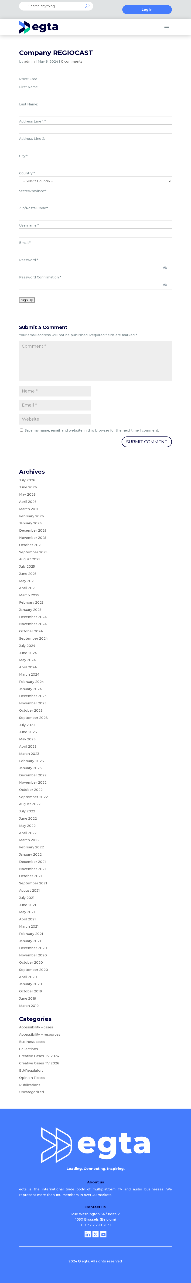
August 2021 (29, 890)
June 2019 (27, 998)
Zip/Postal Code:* (33, 208)
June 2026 (28, 487)
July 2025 (27, 566)
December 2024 (33, 617)
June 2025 (28, 574)
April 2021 (27, 919)
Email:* (25, 243)
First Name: (28, 87)
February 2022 (31, 847)
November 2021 (32, 869)
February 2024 (31, 682)
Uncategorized (31, 1092)
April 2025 (27, 588)
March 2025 (29, 595)
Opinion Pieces (32, 1078)
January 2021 (30, 941)
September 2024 (33, 638)
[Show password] (165, 267)
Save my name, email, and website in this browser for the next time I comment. (92, 430)
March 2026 (29, 509)
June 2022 (28, 818)
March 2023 (29, 754)
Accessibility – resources (39, 1034)
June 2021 (27, 905)
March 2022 (29, 840)
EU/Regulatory (31, 1070)
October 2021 (30, 876)
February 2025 (31, 602)
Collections (28, 1049)
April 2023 (28, 746)
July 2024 (27, 646)
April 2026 (28, 502)
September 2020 (33, 970)
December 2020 (33, 948)
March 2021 (29, 926)
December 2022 (33, 775)
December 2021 (32, 862)
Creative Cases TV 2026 (39, 1063)
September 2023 (33, 718)
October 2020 (31, 962)
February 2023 (31, 761)
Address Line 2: (32, 139)
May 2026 (27, 494)
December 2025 (32, 530)
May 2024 (27, 660)
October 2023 (31, 710)
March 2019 (29, 1006)
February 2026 (31, 516)
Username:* (29, 225)
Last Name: (28, 104)
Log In (147, 10)
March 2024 (29, 674)
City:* (23, 156)
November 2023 (33, 703)
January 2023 (30, 768)
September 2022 (33, 797)
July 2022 (27, 811)
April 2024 (28, 667)
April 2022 (28, 833)
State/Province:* (32, 191)
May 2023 (27, 739)
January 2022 (30, 854)
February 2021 (31, 934)
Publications (29, 1085)
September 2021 (33, 883)
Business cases (32, 1042)
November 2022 (33, 782)
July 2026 (27, 480)
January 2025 (30, 610)
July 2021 (26, 898)
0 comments (71, 61)
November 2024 (33, 624)
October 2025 (30, 545)
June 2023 (28, 732)
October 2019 (30, 991)
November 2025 (32, 538)
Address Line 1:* (32, 121)
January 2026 (30, 523)
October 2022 (31, 790)
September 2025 (33, 552)
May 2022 (27, 826)
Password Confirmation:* (40, 277)
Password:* (28, 260)
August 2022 (30, 804)
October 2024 (31, 631)
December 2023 (33, 696)
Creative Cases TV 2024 (39, 1056)
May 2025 (27, 581)
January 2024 (30, 689)
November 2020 (33, 955)
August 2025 (29, 559)
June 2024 (28, 653)
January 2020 (30, 984)
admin (29, 61)
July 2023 (27, 725)
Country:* (27, 173)
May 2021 (27, 912)
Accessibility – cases (36, 1027)
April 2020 (28, 977)
